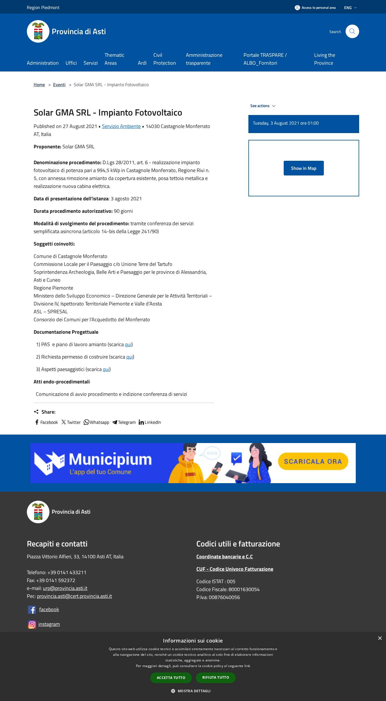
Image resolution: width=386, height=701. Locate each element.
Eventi (59, 84)
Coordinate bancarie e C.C (224, 556)
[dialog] (193, 666)
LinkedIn (153, 422)
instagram (49, 624)
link (247, 665)
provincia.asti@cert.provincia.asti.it (74, 596)
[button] (193, 690)
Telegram (127, 422)
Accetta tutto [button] (171, 677)
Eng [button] (348, 7)
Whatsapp (99, 422)
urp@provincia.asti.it (65, 588)
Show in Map (303, 168)
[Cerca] (352, 31)
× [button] (380, 638)
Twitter (74, 422)
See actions (260, 106)
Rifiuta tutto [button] (215, 677)
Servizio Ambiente (121, 126)
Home (39, 84)
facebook (49, 609)
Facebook (49, 422)
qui (128, 344)
